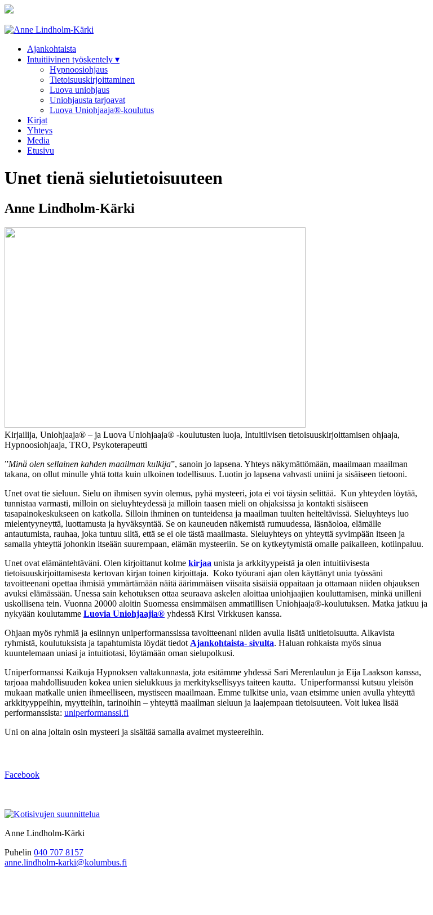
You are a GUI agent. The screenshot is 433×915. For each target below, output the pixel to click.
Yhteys (39, 130)
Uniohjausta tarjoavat (87, 100)
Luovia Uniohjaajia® (124, 613)
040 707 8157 (58, 852)
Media (38, 140)
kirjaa (199, 563)
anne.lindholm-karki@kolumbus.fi (66, 862)
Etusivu (40, 150)
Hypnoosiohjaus (79, 69)
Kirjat (37, 120)
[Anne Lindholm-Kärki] (49, 29)
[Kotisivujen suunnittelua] (52, 814)
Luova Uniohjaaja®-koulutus (102, 110)
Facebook (22, 774)
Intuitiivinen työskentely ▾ (73, 59)
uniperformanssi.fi (96, 712)
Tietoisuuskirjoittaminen (92, 79)
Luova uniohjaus (79, 90)
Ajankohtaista (51, 48)
